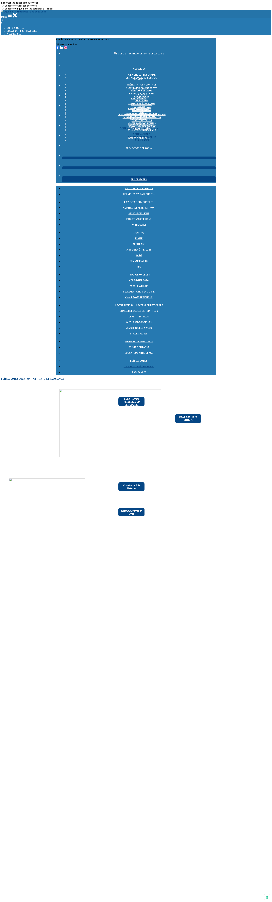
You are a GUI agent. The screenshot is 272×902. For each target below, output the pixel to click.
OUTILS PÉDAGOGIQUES (139, 322)
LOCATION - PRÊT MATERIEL (22, 30)
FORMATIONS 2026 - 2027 (142, 124)
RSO (139, 266)
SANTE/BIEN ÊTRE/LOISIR (139, 249)
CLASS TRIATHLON (142, 120)
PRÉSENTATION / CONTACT (141, 84)
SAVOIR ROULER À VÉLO (139, 327)
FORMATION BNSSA (138, 347)
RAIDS (139, 255)
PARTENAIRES (138, 224)
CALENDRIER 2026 (139, 280)
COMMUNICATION (138, 260)
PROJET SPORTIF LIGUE (138, 218)
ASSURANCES (14, 33)
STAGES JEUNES (138, 333)
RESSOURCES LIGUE (141, 90)
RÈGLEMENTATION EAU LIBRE (139, 291)
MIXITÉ (139, 238)
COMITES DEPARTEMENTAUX (138, 207)
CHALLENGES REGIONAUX (139, 297)
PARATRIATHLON (141, 110)
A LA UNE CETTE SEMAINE (142, 74)
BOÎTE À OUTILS (15, 27)
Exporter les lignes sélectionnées (19, 2)
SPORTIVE (141, 94)
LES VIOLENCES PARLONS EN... (139, 194)
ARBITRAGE (141, 100)
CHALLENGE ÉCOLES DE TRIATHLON (139, 310)
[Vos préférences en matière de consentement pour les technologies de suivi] (267, 897)
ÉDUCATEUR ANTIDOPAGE (142, 130)
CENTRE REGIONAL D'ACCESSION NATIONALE (142, 114)
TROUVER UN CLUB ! (141, 104)
